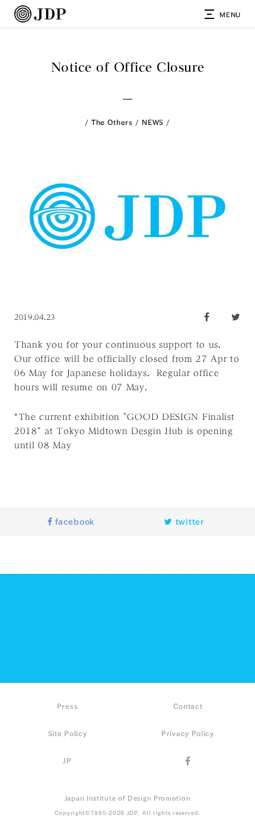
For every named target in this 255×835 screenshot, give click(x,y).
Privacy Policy (187, 733)
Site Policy (67, 733)
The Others (112, 122)
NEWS (153, 122)
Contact (188, 705)
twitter (188, 522)
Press (67, 705)
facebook (73, 522)
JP (67, 760)
